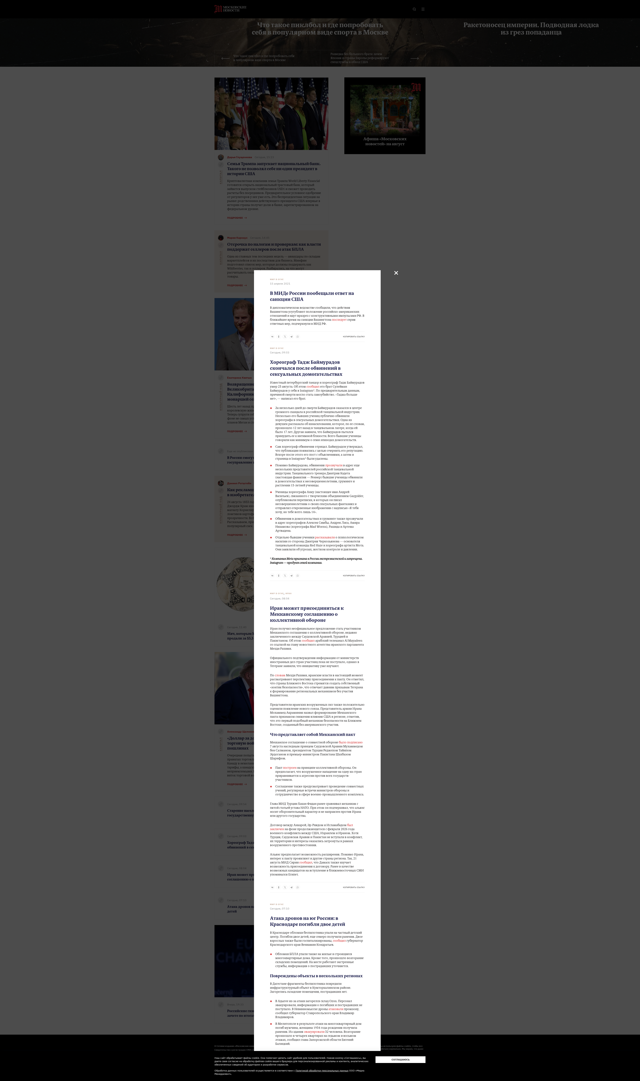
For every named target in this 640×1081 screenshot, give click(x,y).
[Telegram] (291, 336)
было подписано (351, 742)
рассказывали (325, 537)
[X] (285, 336)
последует (339, 320)
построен (289, 768)
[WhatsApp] (297, 336)
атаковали (335, 1009)
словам (280, 675)
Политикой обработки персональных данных (322, 1070)
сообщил (313, 386)
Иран (289, 593)
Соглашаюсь (401, 1059)
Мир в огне (277, 279)
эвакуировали (314, 1032)
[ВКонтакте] (272, 336)
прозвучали (334, 465)
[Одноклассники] (278, 336)
